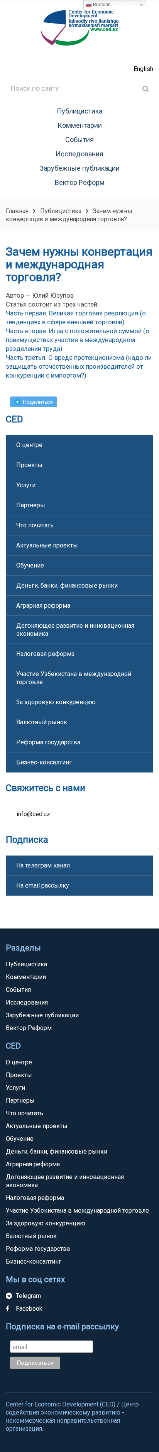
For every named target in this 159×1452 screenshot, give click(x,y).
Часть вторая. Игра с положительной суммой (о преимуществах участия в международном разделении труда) (77, 339)
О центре (29, 445)
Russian (101, 4)
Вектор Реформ (80, 182)
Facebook (29, 1308)
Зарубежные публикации (79, 168)
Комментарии (80, 125)
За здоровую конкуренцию (56, 702)
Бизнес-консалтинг (44, 762)
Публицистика (79, 111)
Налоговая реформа (45, 653)
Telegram (28, 1296)
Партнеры (30, 505)
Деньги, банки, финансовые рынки (67, 585)
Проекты (29, 465)
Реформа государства (48, 742)
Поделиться (38, 402)
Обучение (30, 565)
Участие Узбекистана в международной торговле (73, 678)
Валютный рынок (41, 722)
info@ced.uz (33, 814)
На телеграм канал (43, 865)
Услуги (26, 485)
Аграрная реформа (43, 605)
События (79, 140)
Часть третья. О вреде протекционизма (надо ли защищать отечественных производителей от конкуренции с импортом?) (79, 366)
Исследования (79, 154)
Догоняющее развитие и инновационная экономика (75, 629)
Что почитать (35, 525)
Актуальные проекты (47, 545)
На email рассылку (42, 885)
